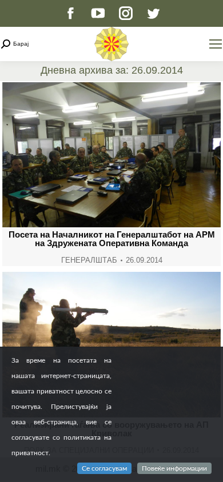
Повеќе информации (174, 468)
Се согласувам (104, 468)
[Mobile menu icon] (215, 44)
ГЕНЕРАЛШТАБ (89, 260)
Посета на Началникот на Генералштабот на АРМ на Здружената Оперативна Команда (112, 239)
